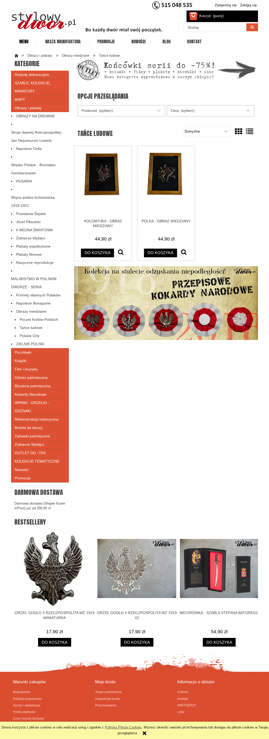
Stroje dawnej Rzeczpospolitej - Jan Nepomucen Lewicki (37, 136)
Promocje (22, 478)
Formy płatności (24, 712)
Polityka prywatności (27, 698)
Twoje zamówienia (108, 692)
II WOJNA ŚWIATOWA (34, 230)
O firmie (182, 692)
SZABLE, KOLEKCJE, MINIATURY (33, 87)
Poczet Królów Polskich (39, 319)
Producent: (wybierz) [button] (97, 111)
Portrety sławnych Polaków (38, 295)
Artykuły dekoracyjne (32, 74)
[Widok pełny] (249, 132)
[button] (120, 253)
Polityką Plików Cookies (123, 727)
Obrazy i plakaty (28, 108)
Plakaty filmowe (29, 254)
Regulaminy (21, 692)
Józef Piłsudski (28, 222)
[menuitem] (24, 41)
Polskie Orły (29, 336)
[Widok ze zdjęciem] (238, 132)
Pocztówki (23, 352)
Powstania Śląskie (31, 214)
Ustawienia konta (107, 698)
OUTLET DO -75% (30, 453)
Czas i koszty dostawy (28, 718)
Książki (20, 361)
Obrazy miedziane (31, 311)
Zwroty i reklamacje (26, 705)
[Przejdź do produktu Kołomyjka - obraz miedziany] (103, 182)
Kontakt (182, 698)
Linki (180, 712)
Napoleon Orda (29, 148)
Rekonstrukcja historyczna (36, 419)
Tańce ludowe (31, 328)
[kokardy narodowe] (166, 303)
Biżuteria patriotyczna (32, 386)
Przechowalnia (105, 705)
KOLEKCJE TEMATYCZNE (37, 461)
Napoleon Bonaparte (33, 303)
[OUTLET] (166, 70)
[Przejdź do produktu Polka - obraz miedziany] (166, 182)
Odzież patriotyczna (31, 377)
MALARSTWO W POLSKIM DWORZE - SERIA (33, 283)
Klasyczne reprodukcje (35, 262)
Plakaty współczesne (33, 246)
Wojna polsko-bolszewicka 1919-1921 (33, 201)
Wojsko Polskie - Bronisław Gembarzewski (33, 169)
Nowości (22, 470)
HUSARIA (24, 181)
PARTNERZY (186, 705)
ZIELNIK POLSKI (30, 344)
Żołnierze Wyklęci (30, 238)
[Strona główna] (44, 20)
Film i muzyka (26, 369)
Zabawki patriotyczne (32, 436)
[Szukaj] (252, 27)
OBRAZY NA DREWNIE (35, 116)
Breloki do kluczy (29, 428)
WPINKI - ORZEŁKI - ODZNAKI (32, 407)
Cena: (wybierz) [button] (182, 111)
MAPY (20, 99)
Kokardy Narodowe (30, 394)
